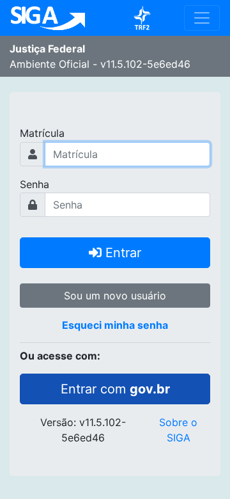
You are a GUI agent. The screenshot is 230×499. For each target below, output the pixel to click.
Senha (34, 184)
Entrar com (115, 389)
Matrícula (42, 133)
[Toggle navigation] (202, 18)
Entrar (121, 252)
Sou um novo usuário (115, 295)
